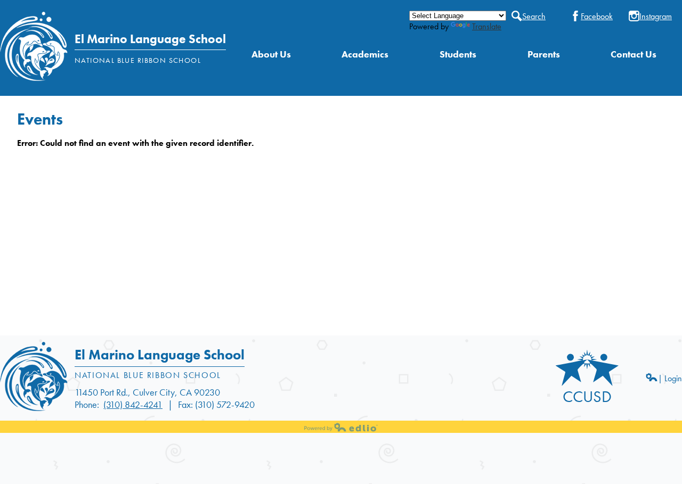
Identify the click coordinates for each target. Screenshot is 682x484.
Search (534, 16)
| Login (670, 378)
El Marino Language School (150, 39)
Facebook (597, 16)
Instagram (655, 16)
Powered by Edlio (341, 427)
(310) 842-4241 (133, 404)
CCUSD (587, 397)
